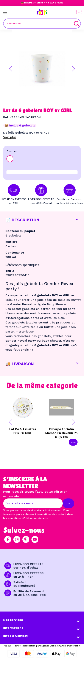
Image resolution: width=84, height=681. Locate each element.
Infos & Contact (15, 635)
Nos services (13, 619)
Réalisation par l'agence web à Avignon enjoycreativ (51, 646)
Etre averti (25, 430)
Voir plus (9, 137)
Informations (13, 627)
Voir (73, 442)
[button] (10, 69)
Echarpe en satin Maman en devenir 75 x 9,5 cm (61, 433)
